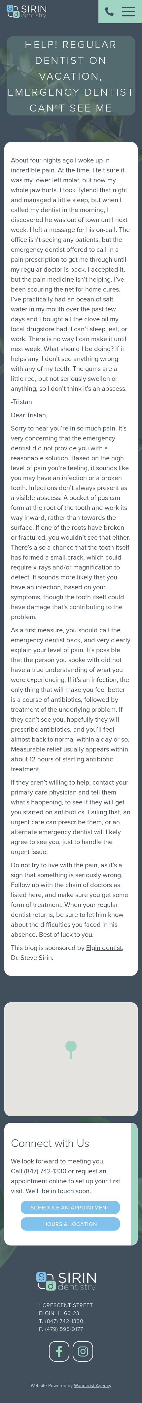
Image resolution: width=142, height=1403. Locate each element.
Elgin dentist (104, 947)
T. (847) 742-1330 (61, 1321)
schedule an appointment (70, 1207)
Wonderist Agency (92, 1385)
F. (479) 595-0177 (61, 1329)
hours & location (70, 1224)
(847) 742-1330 (45, 1171)
